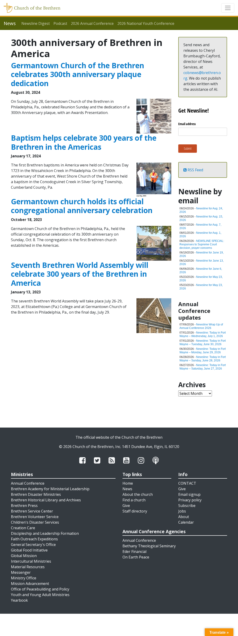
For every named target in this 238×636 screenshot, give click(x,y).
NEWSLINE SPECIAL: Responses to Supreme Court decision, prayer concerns (201, 244)
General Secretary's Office (33, 544)
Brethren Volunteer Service (35, 516)
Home (127, 483)
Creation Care (23, 527)
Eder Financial (134, 551)
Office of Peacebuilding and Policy (40, 589)
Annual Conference (27, 483)
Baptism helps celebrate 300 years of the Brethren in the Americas (83, 142)
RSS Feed (195, 169)
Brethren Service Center (32, 511)
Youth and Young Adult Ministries (40, 594)
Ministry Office (23, 578)
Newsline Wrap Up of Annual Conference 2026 (201, 326)
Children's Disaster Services (35, 522)
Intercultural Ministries (31, 561)
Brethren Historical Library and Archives (46, 500)
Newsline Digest (35, 23)
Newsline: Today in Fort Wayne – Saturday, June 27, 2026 (202, 366)
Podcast (60, 23)
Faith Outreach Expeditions (34, 539)
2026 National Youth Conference (145, 23)
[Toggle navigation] (227, 8)
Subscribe (186, 505)
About (183, 516)
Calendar (186, 522)
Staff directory (134, 511)
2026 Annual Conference (92, 23)
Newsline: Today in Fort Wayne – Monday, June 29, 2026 (202, 350)
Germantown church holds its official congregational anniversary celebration (81, 205)
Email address (187, 124)
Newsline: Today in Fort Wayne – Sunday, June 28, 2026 (202, 358)
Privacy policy (190, 500)
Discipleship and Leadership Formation (45, 533)
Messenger (21, 572)
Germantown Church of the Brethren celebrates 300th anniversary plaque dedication (77, 74)
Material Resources (28, 566)
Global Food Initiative (29, 550)
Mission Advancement (30, 583)
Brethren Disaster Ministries (36, 494)
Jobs (182, 511)
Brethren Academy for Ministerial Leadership (50, 488)
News (127, 488)
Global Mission (24, 555)
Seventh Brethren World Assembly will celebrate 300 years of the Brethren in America (79, 274)
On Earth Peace (135, 557)
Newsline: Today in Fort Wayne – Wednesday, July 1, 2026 (202, 334)
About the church (137, 494)
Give (126, 505)
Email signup (189, 494)
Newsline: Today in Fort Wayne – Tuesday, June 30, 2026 (202, 342)
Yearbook (19, 600)
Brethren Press (24, 505)
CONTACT (187, 483)
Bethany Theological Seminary (149, 545)
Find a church (133, 500)
